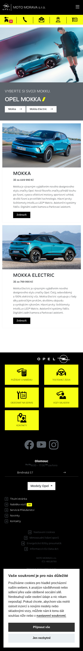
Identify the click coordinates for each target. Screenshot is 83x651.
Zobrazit (22, 215)
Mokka (12, 109)
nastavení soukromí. (51, 615)
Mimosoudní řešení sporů (44, 538)
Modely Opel (40, 486)
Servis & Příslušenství (22, 510)
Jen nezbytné (42, 637)
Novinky (15, 515)
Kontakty (15, 521)
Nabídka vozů (20, 504)
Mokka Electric (38, 109)
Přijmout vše (41, 627)
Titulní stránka (18, 499)
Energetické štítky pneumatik (44, 543)
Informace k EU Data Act (44, 549)
